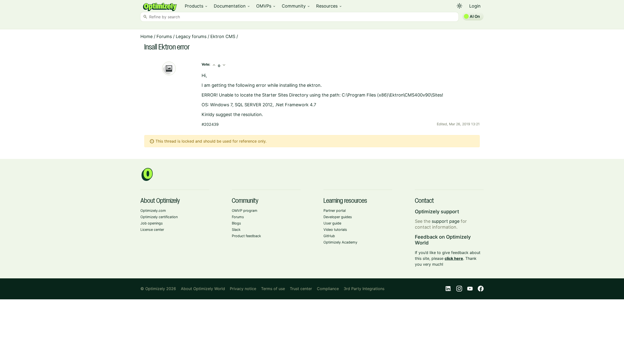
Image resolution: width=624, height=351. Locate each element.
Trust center (301, 288)
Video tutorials (335, 229)
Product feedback (246, 236)
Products (196, 6)
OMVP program (244, 210)
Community (296, 6)
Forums (164, 36)
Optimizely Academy (340, 242)
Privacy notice (243, 288)
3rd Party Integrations (364, 288)
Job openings (151, 223)
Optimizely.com (153, 210)
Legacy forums (191, 36)
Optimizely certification (159, 217)
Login (475, 6)
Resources (329, 6)
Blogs (236, 223)
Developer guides (337, 217)
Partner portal (334, 210)
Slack (236, 229)
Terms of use (273, 288)
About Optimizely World (203, 288)
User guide (332, 223)
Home (146, 36)
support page (445, 221)
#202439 (210, 124)
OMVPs (266, 6)
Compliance (328, 288)
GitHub (329, 236)
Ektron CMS (222, 36)
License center (152, 229)
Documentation (232, 6)
